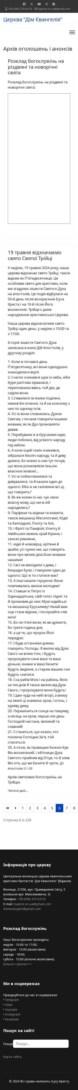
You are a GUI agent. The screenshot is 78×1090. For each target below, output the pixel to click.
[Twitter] (31, 4)
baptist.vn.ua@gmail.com (54, 9)
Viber (9, 1005)
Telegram (12, 1000)
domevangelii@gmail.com (22, 909)
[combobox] (41, 1044)
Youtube (11, 1009)
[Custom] (53, 4)
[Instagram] (46, 4)
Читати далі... (18, 791)
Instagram (12, 1014)
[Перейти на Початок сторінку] (7, 808)
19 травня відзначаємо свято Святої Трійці (34, 255)
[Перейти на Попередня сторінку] (15, 808)
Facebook (12, 1019)
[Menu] (72, 32)
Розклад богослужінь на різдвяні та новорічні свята (36, 67)
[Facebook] (24, 4)
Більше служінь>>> (17, 964)
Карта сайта (12, 1057)
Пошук (8, 1044)
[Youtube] (39, 4)
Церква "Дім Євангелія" (32, 19)
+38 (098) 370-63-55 (20, 9)
